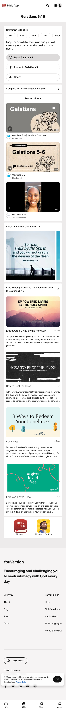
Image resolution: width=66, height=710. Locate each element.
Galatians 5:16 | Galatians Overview (31, 135)
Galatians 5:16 (21, 214)
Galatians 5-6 (21, 174)
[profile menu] (58, 5)
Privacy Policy (21, 682)
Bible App (20, 534)
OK (57, 679)
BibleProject (17, 138)
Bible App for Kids (43, 534)
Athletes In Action (19, 218)
